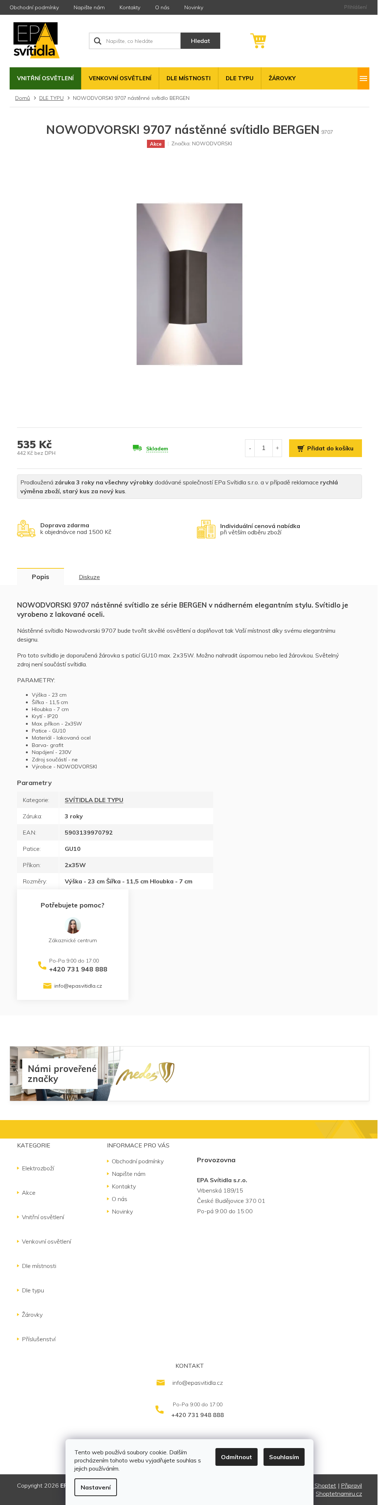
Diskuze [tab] (89, 577)
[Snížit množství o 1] (249, 448)
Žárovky (32, 1314)
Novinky (193, 7)
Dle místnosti (39, 1265)
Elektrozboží (38, 1168)
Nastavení (96, 1487)
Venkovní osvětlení (46, 1241)
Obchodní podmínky (34, 7)
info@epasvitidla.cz (78, 986)
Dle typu (33, 1290)
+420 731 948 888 (78, 969)
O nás (162, 7)
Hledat (200, 40)
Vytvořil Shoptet (314, 1485)
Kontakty (130, 7)
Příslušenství (39, 1339)
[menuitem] (45, 78)
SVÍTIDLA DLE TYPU (94, 800)
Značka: (201, 143)
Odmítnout (236, 1457)
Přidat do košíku (330, 448)
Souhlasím (284, 1457)
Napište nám (89, 7)
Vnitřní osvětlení (43, 1217)
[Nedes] (145, 1073)
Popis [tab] (40, 576)
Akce (29, 1192)
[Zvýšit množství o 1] (277, 448)
